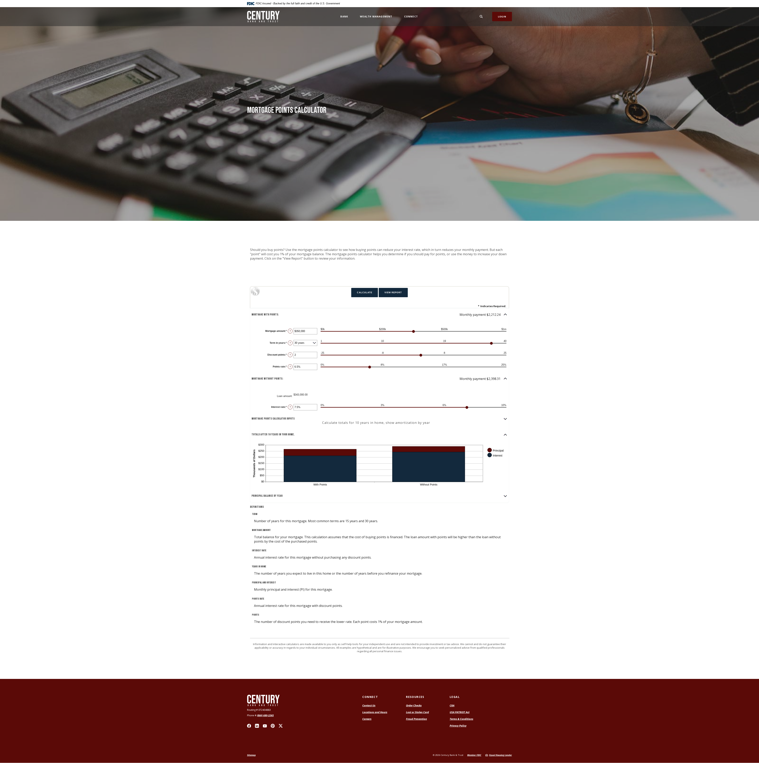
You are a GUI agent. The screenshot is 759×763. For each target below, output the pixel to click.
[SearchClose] (481, 16)
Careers (366, 719)
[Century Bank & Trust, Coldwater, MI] (263, 16)
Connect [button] (411, 16)
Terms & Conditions (461, 719)
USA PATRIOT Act (459, 712)
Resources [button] (415, 697)
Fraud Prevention (416, 719)
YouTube (265, 726)
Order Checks (414, 705)
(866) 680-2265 (265, 715)
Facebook (249, 726)
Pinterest (273, 726)
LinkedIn (257, 726)
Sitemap (251, 755)
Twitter (281, 726)
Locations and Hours (374, 712)
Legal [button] (455, 697)
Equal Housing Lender (500, 755)
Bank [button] (344, 16)
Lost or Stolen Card (417, 712)
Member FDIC (474, 755)
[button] (379, 314)
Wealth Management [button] (376, 16)
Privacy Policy (458, 725)
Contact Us (368, 705)
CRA (452, 705)
